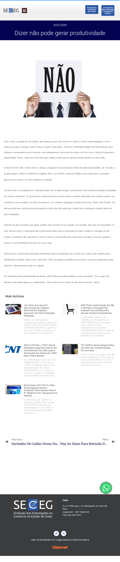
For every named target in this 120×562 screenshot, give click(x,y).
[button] (24, 10)
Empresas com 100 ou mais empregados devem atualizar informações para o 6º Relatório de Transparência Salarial (40, 390)
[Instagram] (63, 533)
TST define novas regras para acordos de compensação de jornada (97, 348)
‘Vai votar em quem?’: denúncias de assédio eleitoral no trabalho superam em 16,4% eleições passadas (39, 310)
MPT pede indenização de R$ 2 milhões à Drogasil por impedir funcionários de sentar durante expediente (97, 309)
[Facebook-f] (56, 533)
